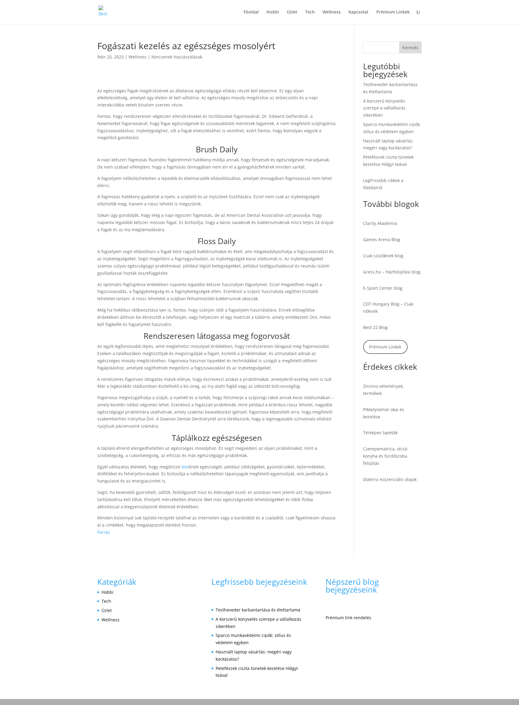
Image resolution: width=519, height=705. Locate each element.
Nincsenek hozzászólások (176, 57)
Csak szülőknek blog (383, 255)
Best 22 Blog (375, 327)
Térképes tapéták (380, 432)
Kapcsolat (358, 12)
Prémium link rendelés (348, 617)
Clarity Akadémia (380, 223)
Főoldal (251, 12)
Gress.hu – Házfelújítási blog (391, 272)
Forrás (103, 532)
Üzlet (292, 12)
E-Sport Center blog (382, 288)
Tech (310, 12)
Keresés (410, 47)
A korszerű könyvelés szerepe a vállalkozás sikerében (384, 108)
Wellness (332, 12)
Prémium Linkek (393, 12)
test (185, 467)
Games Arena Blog (381, 239)
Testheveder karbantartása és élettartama (258, 610)
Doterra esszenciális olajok (390, 479)
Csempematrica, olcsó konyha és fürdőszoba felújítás (385, 456)
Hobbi (272, 12)
